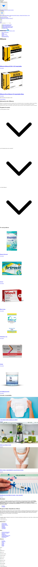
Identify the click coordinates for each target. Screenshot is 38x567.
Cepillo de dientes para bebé (6, 535)
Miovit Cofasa (2, 309)
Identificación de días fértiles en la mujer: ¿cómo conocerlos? (11, 495)
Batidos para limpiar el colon (5, 444)
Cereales (3, 543)
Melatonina (3, 526)
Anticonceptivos (4, 523)
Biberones (3, 533)
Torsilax (1, 364)
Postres (3, 544)
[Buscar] (10, 16)
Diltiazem (3, 506)
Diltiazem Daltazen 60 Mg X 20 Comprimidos (11, 66)
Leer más (1, 421)
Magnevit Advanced (4, 254)
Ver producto (2, 68)
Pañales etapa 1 (4, 534)
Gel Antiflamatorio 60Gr (4, 391)
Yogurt (3, 542)
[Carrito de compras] (9, 18)
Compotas (3, 540)
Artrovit (1, 281)
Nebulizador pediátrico (5, 536)
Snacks (3, 545)
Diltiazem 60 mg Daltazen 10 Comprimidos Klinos (12, 94)
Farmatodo (3, 505)
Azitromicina (4, 527)
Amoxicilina (3, 528)
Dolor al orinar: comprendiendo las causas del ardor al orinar (11, 470)
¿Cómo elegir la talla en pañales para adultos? (9, 419)
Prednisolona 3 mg (3, 336)
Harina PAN (4, 541)
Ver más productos (2, 99)
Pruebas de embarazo (5, 525)
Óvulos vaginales (4, 524)
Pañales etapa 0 (4, 537)
